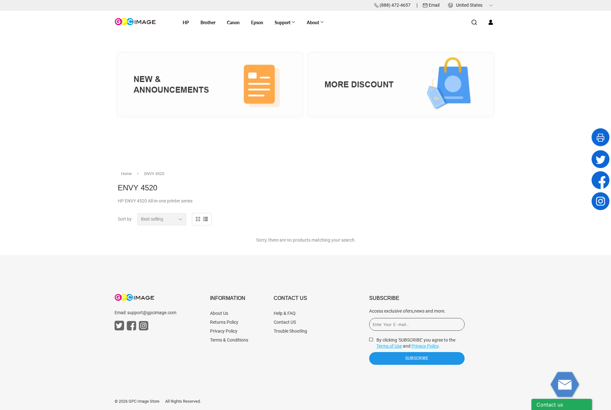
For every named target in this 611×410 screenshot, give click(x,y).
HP (186, 22)
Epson (257, 22)
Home (126, 173)
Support (283, 22)
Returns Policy (224, 322)
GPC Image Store (144, 401)
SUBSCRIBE (416, 358)
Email (434, 5)
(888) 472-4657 (395, 5)
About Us (219, 313)
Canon (233, 22)
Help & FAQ (285, 313)
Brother (207, 22)
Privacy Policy (223, 331)
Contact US (285, 322)
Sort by (125, 219)
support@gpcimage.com (151, 312)
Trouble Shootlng (290, 331)
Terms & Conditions (229, 340)
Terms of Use (389, 346)
